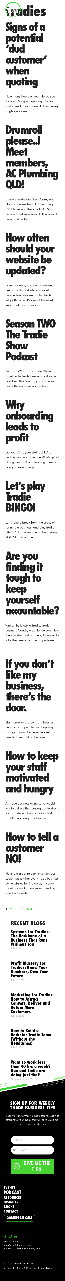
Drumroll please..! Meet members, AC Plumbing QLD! (31, 157)
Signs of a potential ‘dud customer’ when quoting (25, 54)
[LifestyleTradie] (13, 9)
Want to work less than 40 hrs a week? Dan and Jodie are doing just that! (31, 1068)
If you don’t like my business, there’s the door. (29, 685)
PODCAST (12, 1192)
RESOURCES (13, 1197)
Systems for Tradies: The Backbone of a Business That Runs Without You (30, 938)
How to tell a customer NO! (31, 848)
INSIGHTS (11, 1202)
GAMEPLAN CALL (19, 1218)
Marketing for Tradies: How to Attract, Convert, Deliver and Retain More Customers (32, 1003)
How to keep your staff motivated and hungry (31, 772)
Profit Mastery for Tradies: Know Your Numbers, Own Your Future (29, 969)
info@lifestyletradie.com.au (17, 1244)
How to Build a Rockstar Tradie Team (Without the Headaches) (31, 1037)
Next (30, 909)
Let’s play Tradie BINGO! (25, 496)
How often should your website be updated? (29, 254)
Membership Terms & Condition (20, 1268)
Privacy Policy (45, 1268)
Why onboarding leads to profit (29, 421)
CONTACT (11, 1211)
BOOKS (9, 1207)
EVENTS (10, 1187)
